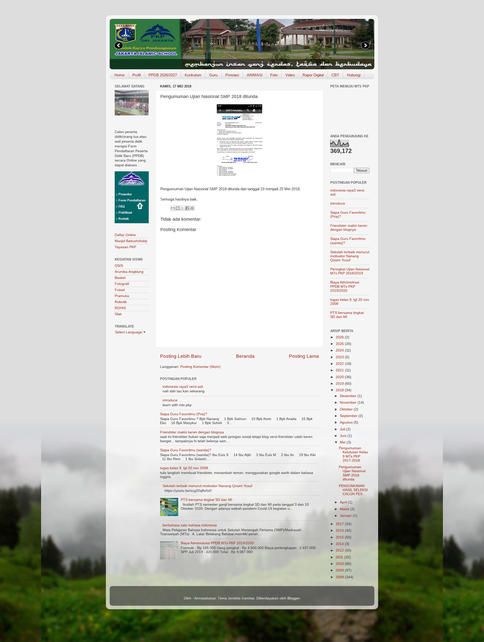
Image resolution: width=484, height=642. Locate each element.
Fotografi (122, 284)
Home (119, 75)
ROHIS (120, 308)
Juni (343, 436)
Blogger (293, 598)
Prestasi (232, 75)
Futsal (120, 290)
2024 (340, 350)
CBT (335, 75)
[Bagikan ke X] (182, 208)
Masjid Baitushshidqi (131, 241)
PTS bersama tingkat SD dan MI (206, 500)
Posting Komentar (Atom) (200, 367)
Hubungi (353, 75)
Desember (348, 396)
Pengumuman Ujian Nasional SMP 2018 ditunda (352, 473)
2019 (340, 384)
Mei (343, 442)
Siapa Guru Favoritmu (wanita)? (185, 450)
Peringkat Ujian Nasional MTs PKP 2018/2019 (349, 271)
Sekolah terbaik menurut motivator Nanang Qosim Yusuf (207, 486)
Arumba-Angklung (129, 272)
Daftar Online (125, 235)
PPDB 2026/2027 (162, 75)
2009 (340, 570)
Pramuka (122, 296)
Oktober (347, 409)
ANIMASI (254, 75)
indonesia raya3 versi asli (183, 387)
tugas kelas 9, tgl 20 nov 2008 (184, 468)
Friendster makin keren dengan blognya (192, 432)
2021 (340, 370)
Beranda (245, 356)
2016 (340, 530)
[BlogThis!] (177, 208)
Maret (345, 509)
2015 (340, 537)
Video (290, 75)
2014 (340, 544)
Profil (136, 75)
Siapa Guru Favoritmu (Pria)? (183, 414)
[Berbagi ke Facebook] (187, 208)
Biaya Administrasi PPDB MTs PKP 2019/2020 (217, 543)
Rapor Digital (313, 75)
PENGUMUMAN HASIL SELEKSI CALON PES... (353, 490)
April (344, 502)
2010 (340, 564)
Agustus (347, 422)
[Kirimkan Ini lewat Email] (172, 208)
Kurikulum (193, 75)
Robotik (121, 302)
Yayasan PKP (125, 247)
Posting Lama (304, 356)
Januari (346, 516)
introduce (170, 400)
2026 (340, 337)
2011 (340, 557)
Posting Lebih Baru (180, 356)
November (348, 402)
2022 (340, 364)
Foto (274, 75)
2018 (340, 390)
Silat (118, 314)
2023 (340, 357)
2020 (340, 377)
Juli (343, 429)
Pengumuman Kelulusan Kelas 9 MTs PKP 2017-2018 (353, 454)
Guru (213, 75)
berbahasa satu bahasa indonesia (190, 525)
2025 (340, 344)
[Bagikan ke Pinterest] (192, 208)
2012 (340, 550)
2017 (340, 524)
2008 (340, 577)
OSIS (119, 266)
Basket (120, 278)
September (349, 416)
